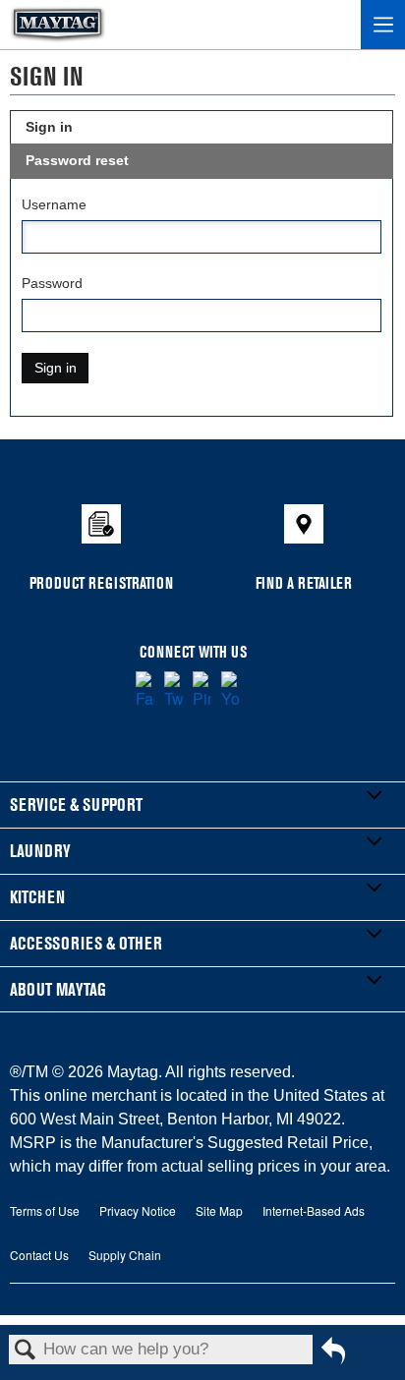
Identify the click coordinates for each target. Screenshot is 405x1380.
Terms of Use (45, 1210)
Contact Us (39, 1254)
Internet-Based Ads (313, 1210)
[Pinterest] (202, 691)
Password (52, 283)
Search (25, 1351)
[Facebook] (145, 691)
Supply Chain (124, 1254)
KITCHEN (37, 897)
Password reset (77, 160)
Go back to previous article (333, 1358)
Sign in (49, 127)
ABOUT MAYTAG (58, 989)
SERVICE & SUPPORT (76, 804)
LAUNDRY (40, 850)
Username (54, 204)
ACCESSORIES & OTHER (86, 943)
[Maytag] (58, 24)
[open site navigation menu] (383, 24)
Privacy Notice (137, 1210)
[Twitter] (173, 691)
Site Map (219, 1210)
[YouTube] (230, 691)
